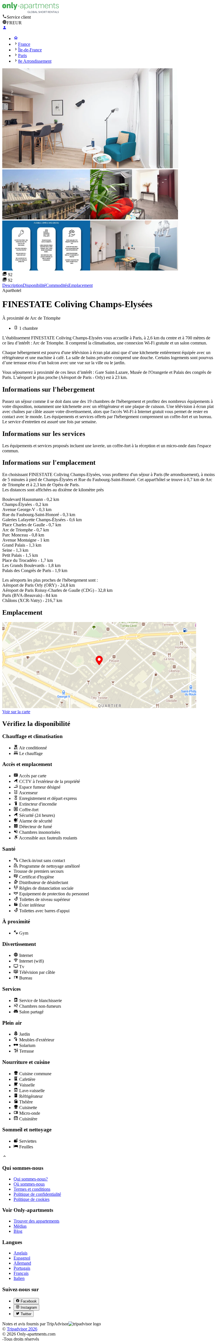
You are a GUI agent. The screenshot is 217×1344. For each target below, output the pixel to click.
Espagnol (22, 1258)
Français (21, 1273)
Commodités (57, 285)
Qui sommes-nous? (31, 1179)
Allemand (22, 1263)
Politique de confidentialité (37, 1194)
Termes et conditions (32, 1189)
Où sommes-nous (29, 1184)
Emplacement (80, 285)
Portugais (22, 1268)
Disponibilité (34, 285)
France (24, 44)
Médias (20, 1226)
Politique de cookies (31, 1199)
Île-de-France (30, 49)
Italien (19, 1278)
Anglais (20, 1253)
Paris (22, 55)
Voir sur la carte (16, 711)
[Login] (4, 28)
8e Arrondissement (34, 61)
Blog (18, 1231)
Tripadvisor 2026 (22, 1328)
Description (12, 285)
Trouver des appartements (36, 1221)
